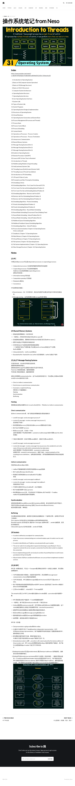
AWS (46, 7)
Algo (15, 7)
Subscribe (70, 2)
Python (9, 7)
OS (56, 7)
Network (51, 7)
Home (4, 7)
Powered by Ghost (68, 779)
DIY (36, 7)
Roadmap (31, 7)
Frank (5, 16)
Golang (20, 7)
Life (25, 7)
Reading (41, 7)
